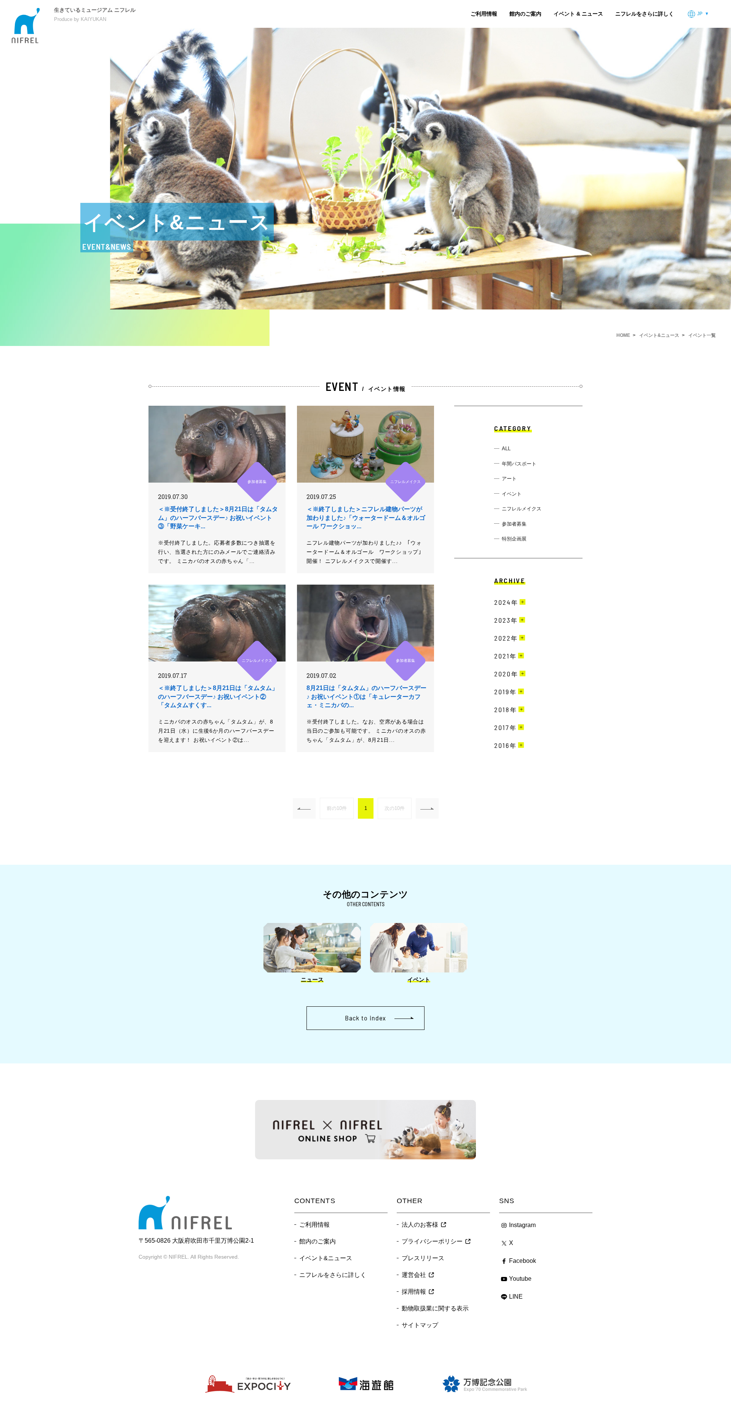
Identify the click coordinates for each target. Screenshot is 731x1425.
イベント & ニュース (578, 14)
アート (509, 478)
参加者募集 (514, 524)
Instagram (522, 1225)
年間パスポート (519, 464)
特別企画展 (514, 539)
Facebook (522, 1261)
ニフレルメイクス (521, 509)
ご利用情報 (484, 14)
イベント (512, 494)
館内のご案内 (525, 14)
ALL (506, 448)
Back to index (365, 1018)
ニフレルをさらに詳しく (644, 14)
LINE (516, 1296)
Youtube (520, 1278)
